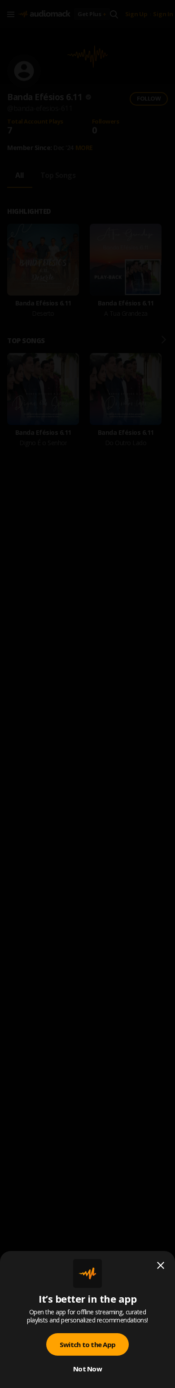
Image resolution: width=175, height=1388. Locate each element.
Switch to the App (87, 1344)
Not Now (87, 1368)
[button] (87, 694)
